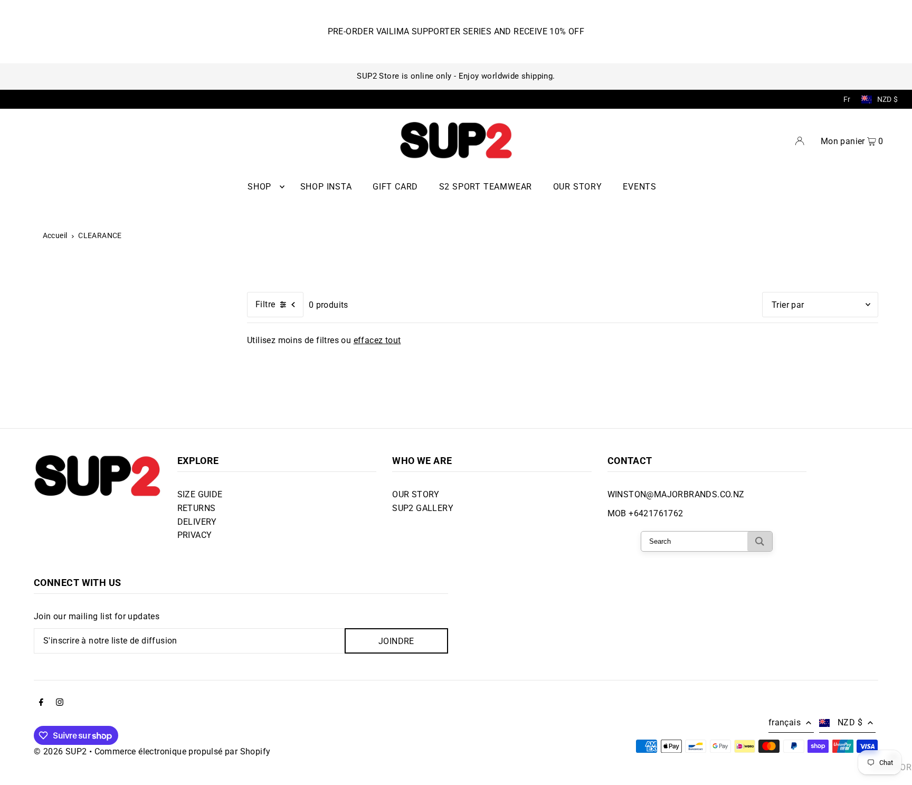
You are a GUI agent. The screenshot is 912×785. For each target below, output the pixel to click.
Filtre (265, 304)
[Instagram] (59, 703)
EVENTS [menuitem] (640, 187)
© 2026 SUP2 (60, 751)
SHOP (259, 187)
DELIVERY (197, 522)
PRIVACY (194, 535)
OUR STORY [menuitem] (577, 187)
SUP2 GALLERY (422, 508)
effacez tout (377, 340)
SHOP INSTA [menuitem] (326, 187)
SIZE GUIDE (200, 494)
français (784, 722)
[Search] (759, 541)
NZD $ (887, 99)
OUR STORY (416, 494)
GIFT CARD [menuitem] (395, 187)
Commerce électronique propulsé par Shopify (182, 751)
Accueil (55, 235)
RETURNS (196, 508)
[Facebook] (41, 703)
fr (847, 99)
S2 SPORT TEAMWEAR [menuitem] (486, 187)
